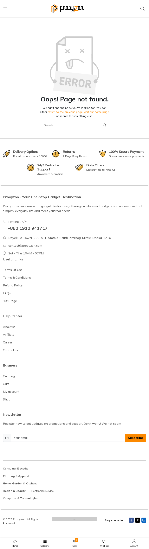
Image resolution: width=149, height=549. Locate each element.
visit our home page (96, 112)
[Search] (143, 8)
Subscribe (135, 438)
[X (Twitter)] (137, 520)
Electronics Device (42, 491)
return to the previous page (65, 112)
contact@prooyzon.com (25, 245)
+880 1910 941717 (28, 228)
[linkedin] (143, 520)
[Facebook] (131, 520)
